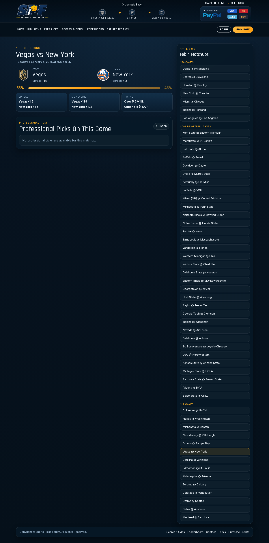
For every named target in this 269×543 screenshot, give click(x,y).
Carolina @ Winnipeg (195, 459)
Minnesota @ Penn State (198, 206)
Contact (211, 531)
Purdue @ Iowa (192, 231)
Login (224, 29)
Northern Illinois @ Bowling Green (203, 215)
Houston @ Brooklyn (195, 85)
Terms (222, 531)
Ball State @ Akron (194, 149)
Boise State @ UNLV (195, 395)
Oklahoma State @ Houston (200, 272)
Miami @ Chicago (194, 101)
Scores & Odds (72, 29)
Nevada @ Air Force (195, 330)
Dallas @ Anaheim (194, 509)
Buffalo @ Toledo (193, 157)
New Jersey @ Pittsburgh (199, 435)
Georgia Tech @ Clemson (199, 313)
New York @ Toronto (196, 93)
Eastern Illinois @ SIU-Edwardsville (204, 280)
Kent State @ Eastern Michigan (202, 132)
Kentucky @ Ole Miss (196, 182)
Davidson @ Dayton (195, 165)
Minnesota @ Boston (196, 427)
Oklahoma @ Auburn (195, 338)
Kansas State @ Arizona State (201, 363)
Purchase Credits (239, 531)
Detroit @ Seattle (193, 501)
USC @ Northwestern (196, 354)
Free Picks (51, 29)
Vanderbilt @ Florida (195, 247)
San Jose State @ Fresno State (202, 379)
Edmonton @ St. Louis (196, 468)
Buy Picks (34, 29)
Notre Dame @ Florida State (200, 223)
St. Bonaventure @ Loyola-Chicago (205, 346)
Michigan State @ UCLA (198, 371)
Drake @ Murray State (196, 173)
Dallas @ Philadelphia (196, 68)
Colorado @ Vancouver (197, 492)
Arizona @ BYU (192, 387)
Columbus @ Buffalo (195, 410)
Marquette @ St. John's (197, 141)
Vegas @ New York (195, 451)
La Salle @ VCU (192, 190)
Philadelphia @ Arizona (197, 476)
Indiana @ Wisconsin (195, 321)
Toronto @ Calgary (194, 484)
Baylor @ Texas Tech (196, 305)
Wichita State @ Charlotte (199, 264)
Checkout (238, 3)
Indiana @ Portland (194, 109)
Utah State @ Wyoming (197, 297)
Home (21, 29)
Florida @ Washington (196, 418)
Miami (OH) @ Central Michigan (202, 198)
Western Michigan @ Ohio (199, 256)
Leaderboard (95, 29)
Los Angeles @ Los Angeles (200, 118)
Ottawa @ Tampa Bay (196, 443)
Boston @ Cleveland (195, 77)
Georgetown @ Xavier (196, 289)
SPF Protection (118, 29)
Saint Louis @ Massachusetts (201, 239)
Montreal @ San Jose (196, 517)
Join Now (243, 29)
